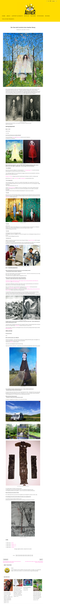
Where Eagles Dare (22, 178)
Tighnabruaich (18, 137)
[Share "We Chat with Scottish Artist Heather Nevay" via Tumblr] (22, 555)
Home (3, 16)
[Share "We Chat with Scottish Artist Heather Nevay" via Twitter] (18, 555)
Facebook (12, 547)
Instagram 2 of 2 (13, 545)
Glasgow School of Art (11, 187)
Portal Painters (17, 325)
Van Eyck (24, 280)
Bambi (11, 178)
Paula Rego (7, 280)
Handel (27, 286)
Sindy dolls (11, 341)
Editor (20, 29)
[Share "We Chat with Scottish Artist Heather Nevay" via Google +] (20, 555)
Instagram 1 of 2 (13, 544)
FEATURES (33, 16)
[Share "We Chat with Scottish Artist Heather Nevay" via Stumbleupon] (29, 555)
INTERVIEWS (40, 16)
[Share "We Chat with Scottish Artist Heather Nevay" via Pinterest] (23, 555)
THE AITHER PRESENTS (8, 19)
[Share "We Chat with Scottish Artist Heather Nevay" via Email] (30, 555)
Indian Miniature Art (35, 280)
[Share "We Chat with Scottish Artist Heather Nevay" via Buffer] (27, 555)
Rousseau (27, 280)
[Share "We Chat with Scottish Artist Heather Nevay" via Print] (32, 555)
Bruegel (22, 280)
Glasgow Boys (8, 196)
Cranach (7, 281)
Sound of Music (16, 178)
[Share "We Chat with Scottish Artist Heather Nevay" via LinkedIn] (25, 555)
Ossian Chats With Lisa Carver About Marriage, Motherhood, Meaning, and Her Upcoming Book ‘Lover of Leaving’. (37, 595)
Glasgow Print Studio (31, 240)
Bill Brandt (30, 280)
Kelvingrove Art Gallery (9, 176)
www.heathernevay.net (9, 328)
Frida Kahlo (10, 280)
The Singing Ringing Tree (28, 170)
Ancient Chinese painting (15, 281)
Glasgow (14, 137)
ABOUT (8, 16)
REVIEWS (47, 16)
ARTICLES (26, 16)
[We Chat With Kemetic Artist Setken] (27, 582)
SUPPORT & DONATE (17, 16)
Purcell (29, 286)
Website (12, 542)
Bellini (19, 280)
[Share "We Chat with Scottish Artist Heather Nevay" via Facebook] (16, 555)
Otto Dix (9, 281)
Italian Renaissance (15, 280)
